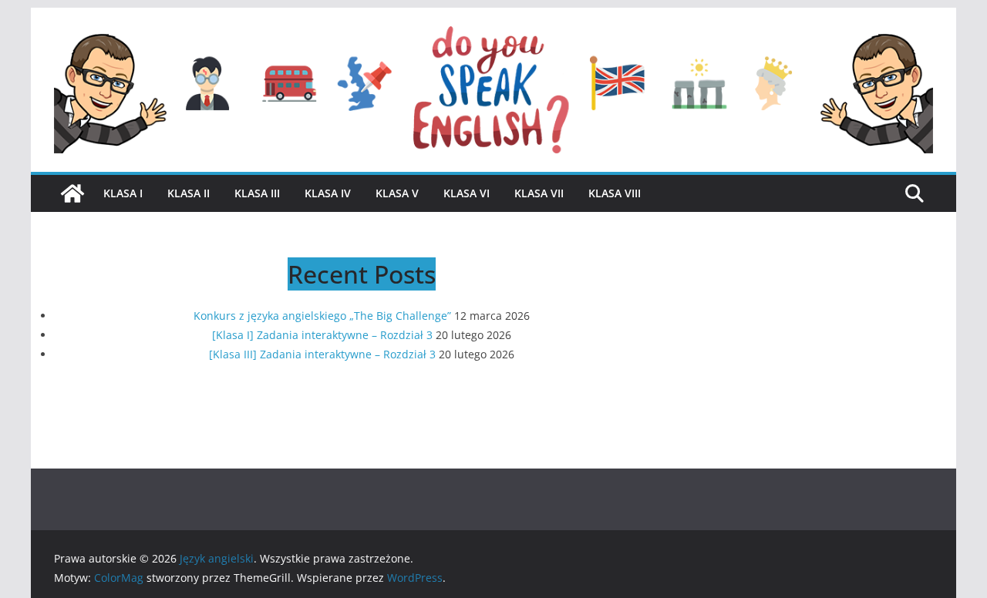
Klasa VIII (614, 193)
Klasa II (188, 193)
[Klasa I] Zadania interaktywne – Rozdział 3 (322, 335)
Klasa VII (539, 193)
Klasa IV (328, 193)
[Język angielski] (72, 193)
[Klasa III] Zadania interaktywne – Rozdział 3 (322, 354)
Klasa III (257, 193)
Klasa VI (466, 193)
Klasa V (397, 193)
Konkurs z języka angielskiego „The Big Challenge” (322, 315)
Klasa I (123, 193)
